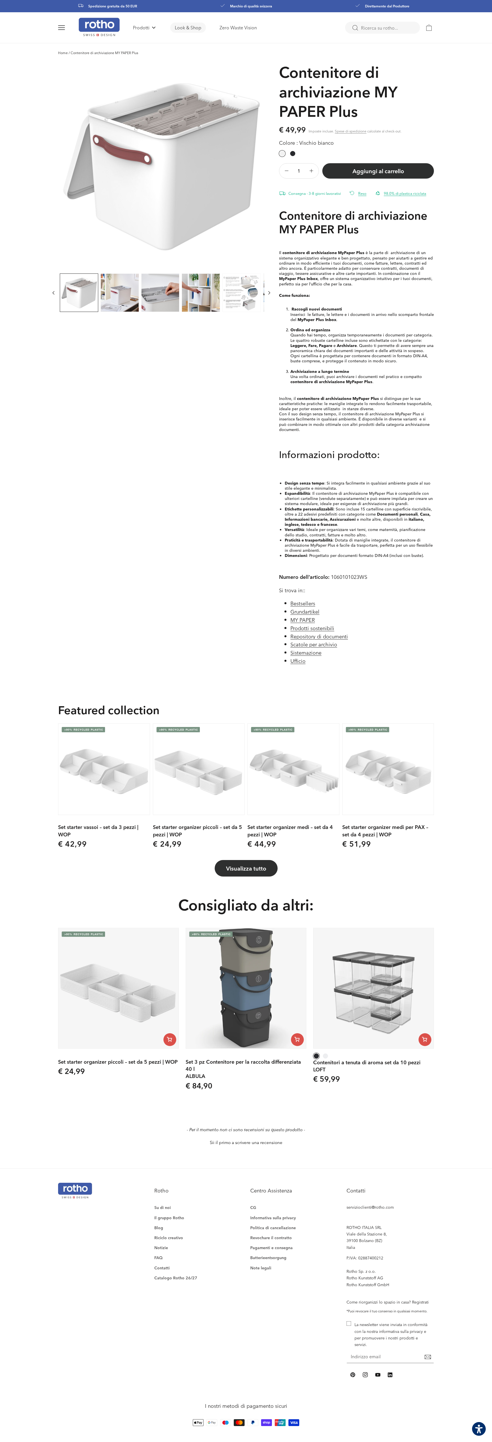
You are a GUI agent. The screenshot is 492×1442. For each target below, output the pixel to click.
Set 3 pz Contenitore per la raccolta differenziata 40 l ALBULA (243, 1069)
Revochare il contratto (271, 1238)
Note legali (260, 1268)
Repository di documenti (319, 636)
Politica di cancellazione (273, 1228)
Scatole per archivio (313, 644)
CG (253, 1207)
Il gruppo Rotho (169, 1218)
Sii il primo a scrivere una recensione (246, 1142)
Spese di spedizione (350, 131)
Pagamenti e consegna (271, 1248)
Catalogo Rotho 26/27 (175, 1278)
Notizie (161, 1248)
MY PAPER (302, 620)
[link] (429, 27)
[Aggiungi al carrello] (169, 1039)
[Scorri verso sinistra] (53, 293)
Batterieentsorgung (268, 1258)
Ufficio (298, 661)
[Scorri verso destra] (269, 293)
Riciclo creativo (168, 1238)
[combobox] (382, 28)
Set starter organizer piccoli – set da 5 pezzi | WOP (197, 830)
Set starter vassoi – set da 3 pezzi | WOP (98, 830)
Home (63, 52)
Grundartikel (304, 611)
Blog (158, 1228)
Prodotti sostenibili (312, 628)
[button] (68, 27)
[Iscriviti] (427, 1357)
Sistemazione (305, 652)
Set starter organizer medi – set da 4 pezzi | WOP (290, 830)
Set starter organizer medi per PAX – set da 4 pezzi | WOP (385, 830)
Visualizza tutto (246, 868)
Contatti (162, 1268)
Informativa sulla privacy (273, 1218)
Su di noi (162, 1207)
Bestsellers (302, 603)
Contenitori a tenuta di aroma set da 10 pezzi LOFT (367, 1066)
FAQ (158, 1258)
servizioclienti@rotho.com (370, 1207)
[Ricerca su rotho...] (355, 28)
